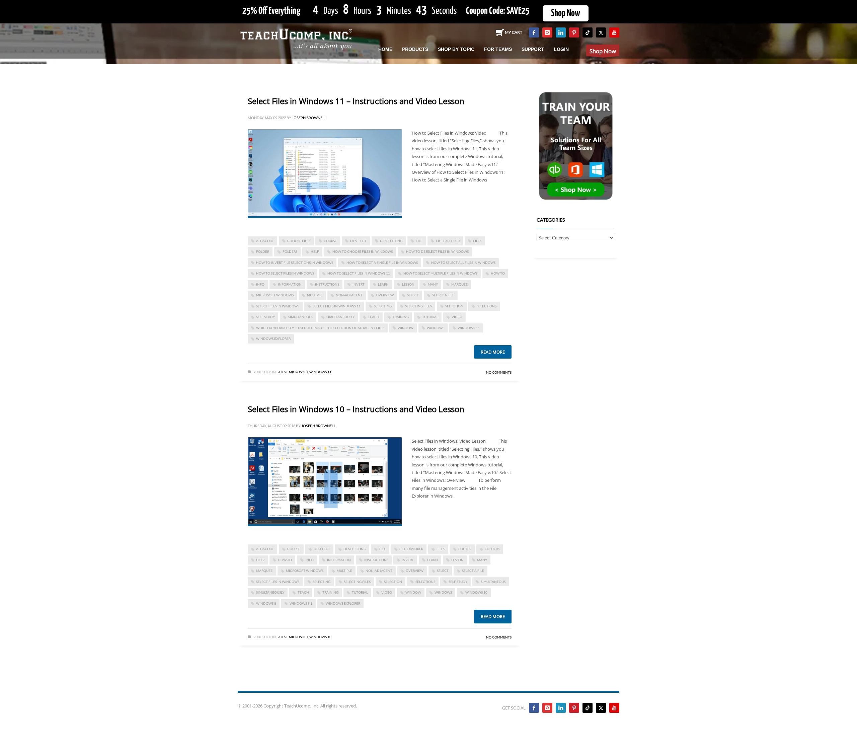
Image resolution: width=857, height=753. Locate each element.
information (290, 284)
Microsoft (298, 372)
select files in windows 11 (337, 306)
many (433, 284)
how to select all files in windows (463, 262)
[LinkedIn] (561, 32)
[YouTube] (614, 32)
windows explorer (273, 338)
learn (383, 284)
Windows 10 (476, 592)
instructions (327, 284)
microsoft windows (275, 295)
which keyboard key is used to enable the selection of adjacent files (320, 328)
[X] (601, 32)
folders (290, 251)
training (401, 317)
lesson (408, 284)
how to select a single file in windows (382, 262)
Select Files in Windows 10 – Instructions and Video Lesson (356, 409)
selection (454, 306)
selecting (383, 306)
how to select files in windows (285, 273)
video (457, 317)
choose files (298, 241)
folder (262, 251)
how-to (498, 273)
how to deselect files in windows (437, 251)
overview (385, 295)
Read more (493, 352)
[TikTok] (587, 32)
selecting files (418, 306)
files (477, 241)
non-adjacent (349, 295)
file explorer (448, 241)
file (419, 241)
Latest (282, 372)
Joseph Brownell (309, 118)
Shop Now (565, 13)
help (315, 251)
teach (373, 317)
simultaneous (300, 317)
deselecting (391, 241)
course (330, 241)
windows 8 (266, 603)
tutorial (430, 317)
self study (265, 317)
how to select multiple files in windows (440, 273)
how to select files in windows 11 (358, 273)
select (413, 295)
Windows (435, 328)
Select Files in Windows (277, 306)
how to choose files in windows (362, 251)
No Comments (499, 372)
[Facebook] (534, 32)
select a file (443, 295)
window (405, 328)
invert (359, 284)
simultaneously (340, 317)
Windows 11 (469, 328)
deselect (358, 241)
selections (486, 306)
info (260, 284)
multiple (314, 295)
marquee (459, 284)
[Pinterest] (574, 32)
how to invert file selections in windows (294, 262)
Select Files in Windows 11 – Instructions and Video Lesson (356, 100)
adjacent (265, 241)
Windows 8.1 (301, 603)
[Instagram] (547, 32)
